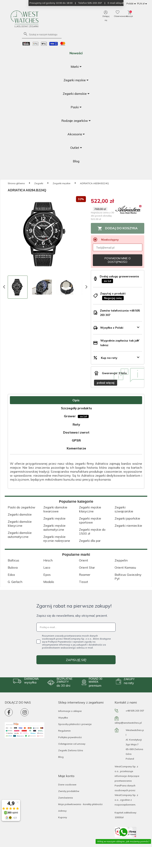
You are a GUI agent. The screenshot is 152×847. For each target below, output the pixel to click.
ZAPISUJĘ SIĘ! (76, 660)
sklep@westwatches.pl (128, 722)
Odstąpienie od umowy (71, 743)
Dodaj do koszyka (118, 228)
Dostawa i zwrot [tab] (76, 432)
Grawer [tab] (75, 416)
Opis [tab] (76, 400)
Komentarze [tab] (76, 448)
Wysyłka (63, 717)
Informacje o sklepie (70, 711)
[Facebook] (9, 712)
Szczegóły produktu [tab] (76, 408)
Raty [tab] (76, 424)
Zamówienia (65, 797)
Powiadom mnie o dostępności (117, 260)
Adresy (62, 810)
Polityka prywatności (70, 737)
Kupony (62, 817)
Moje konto (66, 776)
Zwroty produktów (68, 791)
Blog (61, 756)
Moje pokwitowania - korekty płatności (80, 804)
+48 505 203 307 (135, 710)
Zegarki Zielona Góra (70, 750)
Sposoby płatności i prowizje (75, 724)
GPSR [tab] (76, 440)
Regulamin (64, 730)
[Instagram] (24, 712)
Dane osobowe (67, 784)
